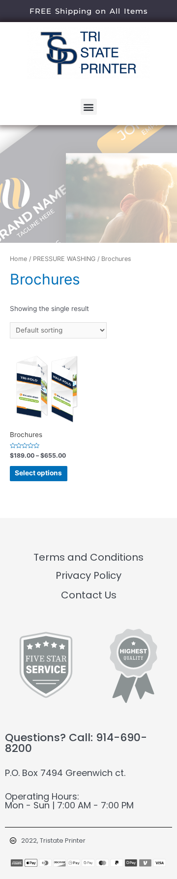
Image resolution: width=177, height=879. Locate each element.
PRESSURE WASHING (64, 258)
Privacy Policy (88, 575)
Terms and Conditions (88, 557)
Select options (38, 473)
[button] (89, 107)
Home (18, 258)
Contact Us (89, 595)
